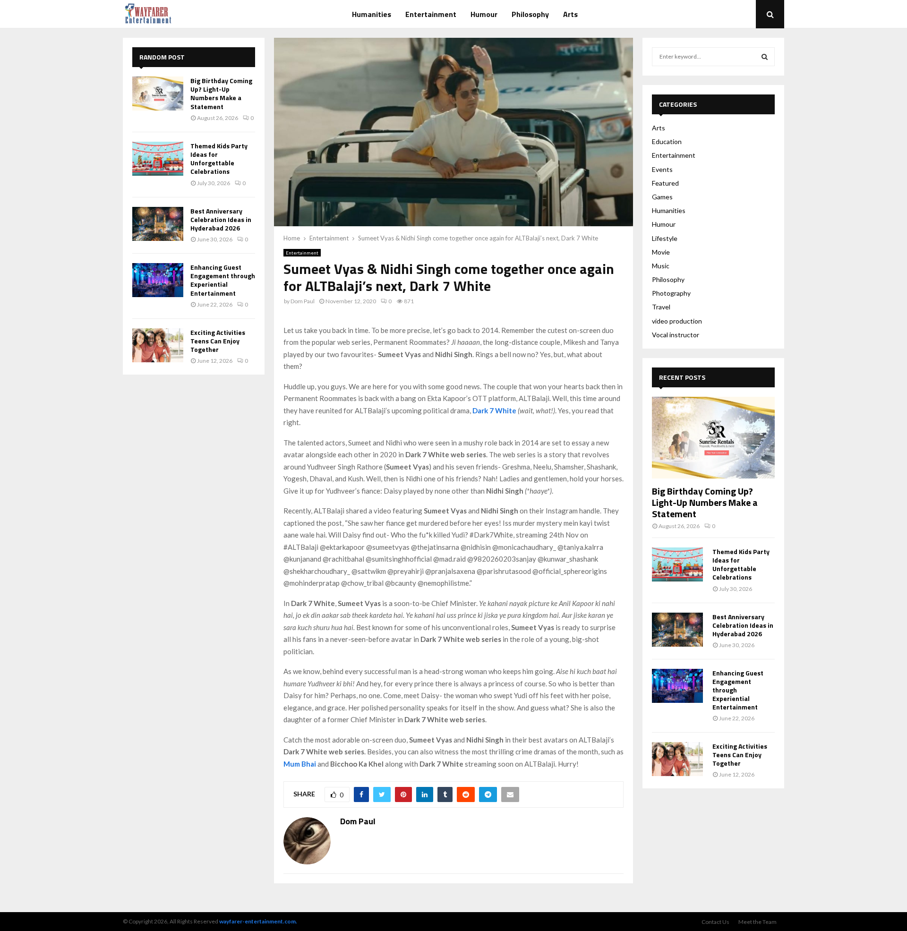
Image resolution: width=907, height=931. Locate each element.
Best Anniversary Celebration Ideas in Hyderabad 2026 (220, 219)
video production (677, 321)
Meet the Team (757, 921)
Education (667, 141)
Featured (665, 183)
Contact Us (715, 921)
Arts (570, 14)
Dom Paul (303, 301)
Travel (661, 307)
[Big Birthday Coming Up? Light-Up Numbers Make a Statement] (157, 94)
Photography (671, 293)
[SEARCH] (764, 56)
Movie (661, 252)
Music (660, 266)
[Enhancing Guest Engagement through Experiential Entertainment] (157, 280)
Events (662, 169)
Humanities (371, 14)
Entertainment (430, 14)
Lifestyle (664, 238)
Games (662, 197)
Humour (484, 14)
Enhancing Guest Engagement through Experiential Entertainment (222, 280)
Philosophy (530, 14)
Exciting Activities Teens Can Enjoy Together (217, 340)
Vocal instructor (675, 335)
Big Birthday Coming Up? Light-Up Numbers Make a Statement (221, 93)
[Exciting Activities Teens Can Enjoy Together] (157, 345)
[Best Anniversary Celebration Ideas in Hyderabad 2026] (157, 224)
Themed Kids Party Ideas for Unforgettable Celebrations (219, 159)
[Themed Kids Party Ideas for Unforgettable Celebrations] (157, 159)
